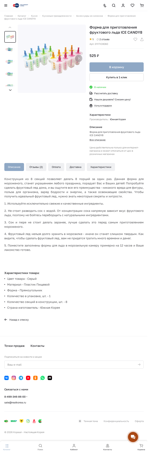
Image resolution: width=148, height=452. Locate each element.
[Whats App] (42, 378)
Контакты (37, 346)
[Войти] (123, 5)
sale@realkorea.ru (15, 402)
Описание (14, 166)
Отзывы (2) (36, 166)
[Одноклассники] (35, 378)
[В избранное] (135, 39)
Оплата (56, 166)
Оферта (139, 421)
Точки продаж (14, 346)
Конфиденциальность (116, 421)
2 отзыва (104, 39)
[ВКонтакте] (6, 378)
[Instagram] (14, 378)
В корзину (116, 67)
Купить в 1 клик (116, 77)
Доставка (75, 166)
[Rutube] (50, 378)
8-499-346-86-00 (15, 396)
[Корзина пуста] (142, 5)
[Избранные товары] (132, 5)
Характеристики (100, 166)
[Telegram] (21, 378)
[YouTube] (28, 378)
